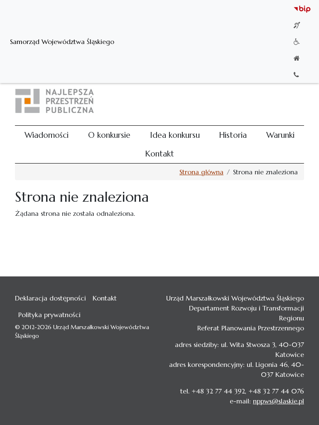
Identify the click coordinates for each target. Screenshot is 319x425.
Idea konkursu (175, 135)
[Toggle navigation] (292, 101)
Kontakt (159, 154)
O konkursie (109, 135)
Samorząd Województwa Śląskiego (62, 41)
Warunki (280, 135)
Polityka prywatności (49, 314)
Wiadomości (47, 135)
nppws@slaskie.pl (278, 401)
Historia (233, 135)
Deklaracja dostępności (50, 298)
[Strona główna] (58, 100)
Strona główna (201, 172)
